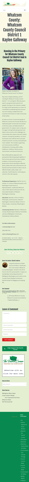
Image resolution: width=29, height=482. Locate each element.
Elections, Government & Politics (24, 446)
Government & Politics (24, 473)
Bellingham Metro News (9, 393)
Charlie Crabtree (7, 238)
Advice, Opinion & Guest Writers (24, 426)
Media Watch (23, 477)
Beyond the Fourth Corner (23, 434)
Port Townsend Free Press (12, 397)
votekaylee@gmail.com (8, 227)
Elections (23, 442)
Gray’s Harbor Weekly (9, 395)
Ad (22, 420)
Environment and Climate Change (24, 454)
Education (24, 439)
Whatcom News (6, 400)
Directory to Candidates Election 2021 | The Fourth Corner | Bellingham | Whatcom (13, 291)
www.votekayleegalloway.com (10, 234)
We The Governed (7, 402)
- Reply (5, 293)
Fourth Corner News (17, 239)
